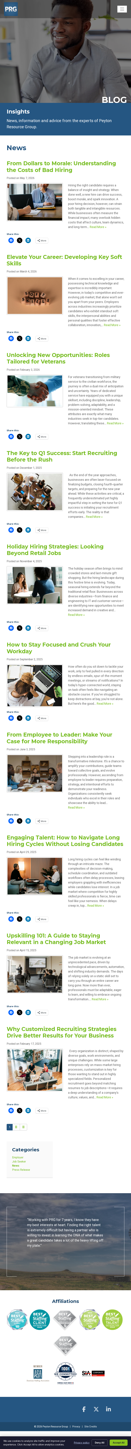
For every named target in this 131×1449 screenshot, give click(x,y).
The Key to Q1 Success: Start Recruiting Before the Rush (62, 456)
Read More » (98, 227)
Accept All (119, 1442)
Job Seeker (19, 1161)
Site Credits (90, 1431)
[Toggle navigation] (122, 9)
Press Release (21, 1169)
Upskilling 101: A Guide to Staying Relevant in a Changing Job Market (56, 938)
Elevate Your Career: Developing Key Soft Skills (64, 260)
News (15, 1165)
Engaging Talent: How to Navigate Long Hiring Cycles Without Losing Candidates (65, 840)
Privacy (76, 1431)
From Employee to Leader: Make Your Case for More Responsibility (59, 737)
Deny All (99, 1442)
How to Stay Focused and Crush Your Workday (59, 647)
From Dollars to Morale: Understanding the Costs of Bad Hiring (61, 166)
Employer (17, 1157)
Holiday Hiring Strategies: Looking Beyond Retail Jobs (55, 549)
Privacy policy (82, 1442)
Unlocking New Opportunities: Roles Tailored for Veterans (58, 358)
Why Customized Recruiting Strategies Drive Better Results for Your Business (62, 1032)
